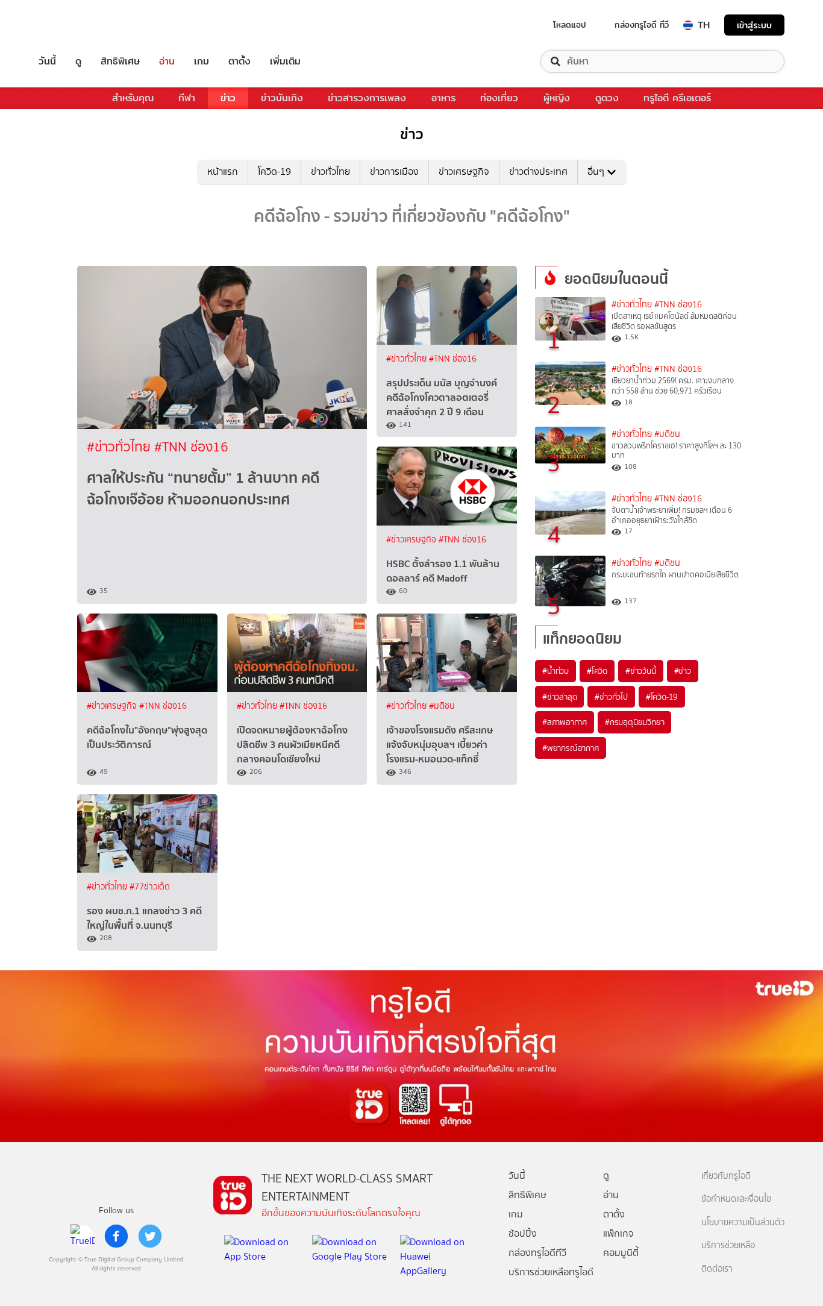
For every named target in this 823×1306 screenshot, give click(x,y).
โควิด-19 (274, 171)
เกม (201, 61)
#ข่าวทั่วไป (611, 697)
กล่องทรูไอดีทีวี (537, 1253)
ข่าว (228, 97)
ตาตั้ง (239, 61)
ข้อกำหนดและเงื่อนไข (736, 1199)
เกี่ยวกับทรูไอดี (726, 1176)
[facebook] (116, 1236)
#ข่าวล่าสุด (559, 697)
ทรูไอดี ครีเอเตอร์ (677, 97)
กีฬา (186, 97)
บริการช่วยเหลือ (728, 1245)
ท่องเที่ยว (499, 97)
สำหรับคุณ (133, 97)
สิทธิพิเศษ (120, 61)
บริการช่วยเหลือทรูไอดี (551, 1272)
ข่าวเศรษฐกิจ (464, 171)
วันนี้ (47, 61)
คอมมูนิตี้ (621, 1253)
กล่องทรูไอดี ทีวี (642, 25)
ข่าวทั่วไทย (330, 171)
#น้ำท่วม (555, 671)
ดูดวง (607, 97)
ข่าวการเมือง (394, 171)
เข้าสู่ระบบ (754, 25)
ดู (78, 61)
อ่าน (167, 61)
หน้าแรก (222, 171)
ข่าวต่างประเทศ (538, 171)
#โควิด (597, 671)
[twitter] (150, 1236)
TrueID (75, 25)
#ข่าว (682, 671)
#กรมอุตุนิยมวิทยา (634, 722)
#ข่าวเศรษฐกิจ (412, 539)
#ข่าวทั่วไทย (120, 447)
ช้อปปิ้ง (523, 1233)
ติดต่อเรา (717, 1269)
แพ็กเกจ (618, 1233)
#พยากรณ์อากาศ (570, 748)
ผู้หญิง (556, 97)
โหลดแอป (569, 25)
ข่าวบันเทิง (282, 97)
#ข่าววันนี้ (640, 671)
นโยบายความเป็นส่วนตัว (742, 1222)
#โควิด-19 (662, 697)
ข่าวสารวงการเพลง (367, 97)
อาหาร (443, 97)
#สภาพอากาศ (564, 722)
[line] (82, 1236)
